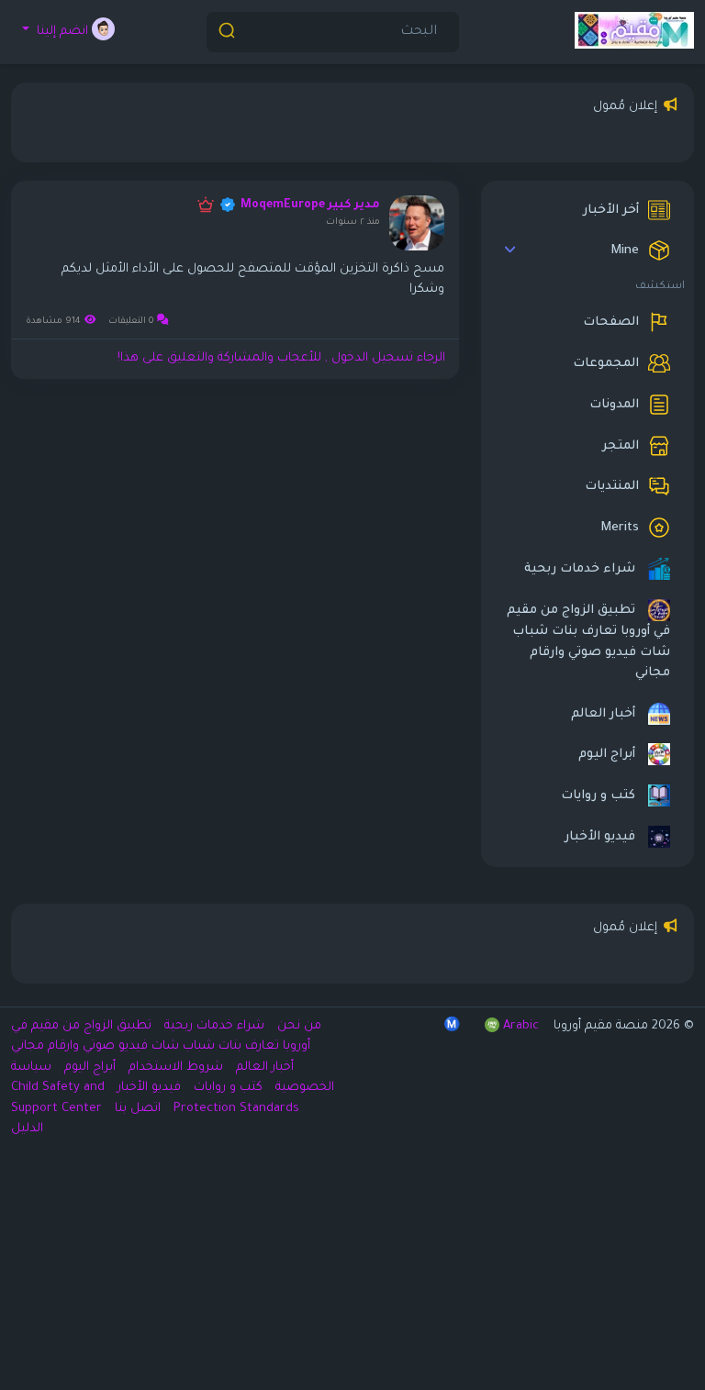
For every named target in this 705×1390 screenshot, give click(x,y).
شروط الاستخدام (174, 1067)
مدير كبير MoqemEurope (310, 205)
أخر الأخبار (611, 210)
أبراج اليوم (608, 755)
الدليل (27, 1129)
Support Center (56, 1109)
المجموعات (606, 364)
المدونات (614, 405)
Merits (619, 529)
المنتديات (612, 488)
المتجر (620, 446)
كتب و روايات (600, 797)
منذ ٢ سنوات (353, 222)
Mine (624, 252)
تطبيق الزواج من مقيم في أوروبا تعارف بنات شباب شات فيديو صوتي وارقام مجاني (588, 643)
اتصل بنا (136, 1109)
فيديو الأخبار (602, 838)
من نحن (297, 1026)
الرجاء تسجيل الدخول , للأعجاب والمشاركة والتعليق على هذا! (281, 358)
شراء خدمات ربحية (581, 570)
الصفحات (611, 322)
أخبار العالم (605, 714)
